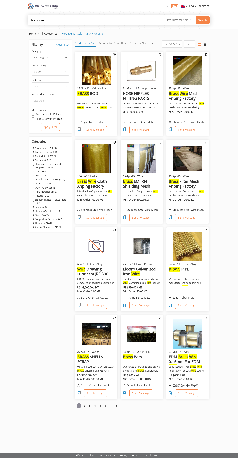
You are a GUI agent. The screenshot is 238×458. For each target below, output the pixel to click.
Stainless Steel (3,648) (47, 211)
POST (174, 6)
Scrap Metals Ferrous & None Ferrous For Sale (95, 386)
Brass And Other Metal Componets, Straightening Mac (143, 122)
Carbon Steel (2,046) (46, 152)
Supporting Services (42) (48, 219)
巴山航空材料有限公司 (185, 385)
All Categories (49, 33)
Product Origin (40, 65)
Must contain (39, 110)
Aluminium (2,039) (46, 148)
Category (37, 51)
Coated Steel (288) (45, 156)
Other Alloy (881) (45, 187)
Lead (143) (41, 175)
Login (192, 6)
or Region (37, 80)
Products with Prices (48, 114)
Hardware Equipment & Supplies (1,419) (48, 165)
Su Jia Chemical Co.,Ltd (94, 297)
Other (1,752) (43, 183)
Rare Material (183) (46, 191)
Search (202, 20)
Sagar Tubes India (92, 122)
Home (33, 33)
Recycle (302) (42, 195)
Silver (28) (41, 207)
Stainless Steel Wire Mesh (188, 122)
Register (204, 6)
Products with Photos (49, 118)
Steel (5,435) (42, 215)
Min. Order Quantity (43, 94)
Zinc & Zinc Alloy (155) (48, 227)
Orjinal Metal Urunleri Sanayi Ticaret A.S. (140, 386)
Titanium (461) (43, 223)
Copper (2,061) (43, 160)
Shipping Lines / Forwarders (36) (50, 201)
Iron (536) (40, 171)
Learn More (150, 455)
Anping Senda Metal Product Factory (139, 298)
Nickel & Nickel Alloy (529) (50, 179)
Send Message (95, 130)
